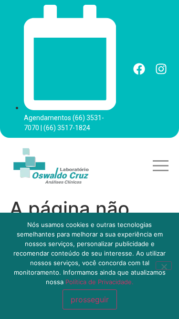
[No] (164, 265)
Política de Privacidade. (99, 282)
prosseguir (90, 299)
